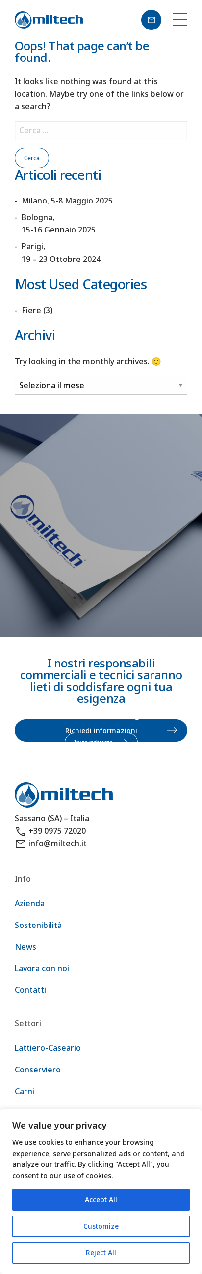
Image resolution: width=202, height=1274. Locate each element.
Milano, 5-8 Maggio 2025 (67, 200)
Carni (24, 1091)
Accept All (101, 1199)
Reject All (101, 1252)
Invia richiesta (93, 742)
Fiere (31, 310)
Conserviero (38, 1069)
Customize (101, 1226)
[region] (101, 1191)
